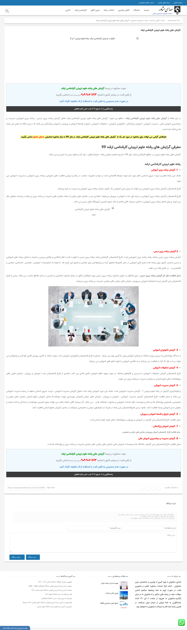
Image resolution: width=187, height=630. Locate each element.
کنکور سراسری (123, 10)
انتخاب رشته (109, 10)
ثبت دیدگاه (32, 557)
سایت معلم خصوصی (146, 2)
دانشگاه (136, 10)
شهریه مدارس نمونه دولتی (109, 583)
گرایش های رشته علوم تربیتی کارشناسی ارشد (160, 30)
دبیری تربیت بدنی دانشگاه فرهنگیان (53, 598)
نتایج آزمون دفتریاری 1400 (109, 603)
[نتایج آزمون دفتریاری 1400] (124, 605)
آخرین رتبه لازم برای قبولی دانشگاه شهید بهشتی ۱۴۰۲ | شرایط (43, 602)
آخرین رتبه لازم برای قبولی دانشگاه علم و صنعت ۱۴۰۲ (48, 590)
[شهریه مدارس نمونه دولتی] (124, 585)
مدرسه (146, 10)
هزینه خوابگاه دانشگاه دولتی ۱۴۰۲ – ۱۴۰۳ (52, 582)
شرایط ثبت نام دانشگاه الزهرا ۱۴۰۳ (56, 594)
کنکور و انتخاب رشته (152, 20)
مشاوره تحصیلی (137, 20)
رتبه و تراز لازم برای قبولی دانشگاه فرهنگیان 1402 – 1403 (47, 586)
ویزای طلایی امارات (111, 593)
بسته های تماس (164, 2)
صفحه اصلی (178, 2)
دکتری (68, 10)
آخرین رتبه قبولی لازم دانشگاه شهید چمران (51, 606)
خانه (163, 20)
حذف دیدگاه (16, 557)
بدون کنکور (95, 10)
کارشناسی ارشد (81, 10)
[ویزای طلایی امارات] (124, 595)
